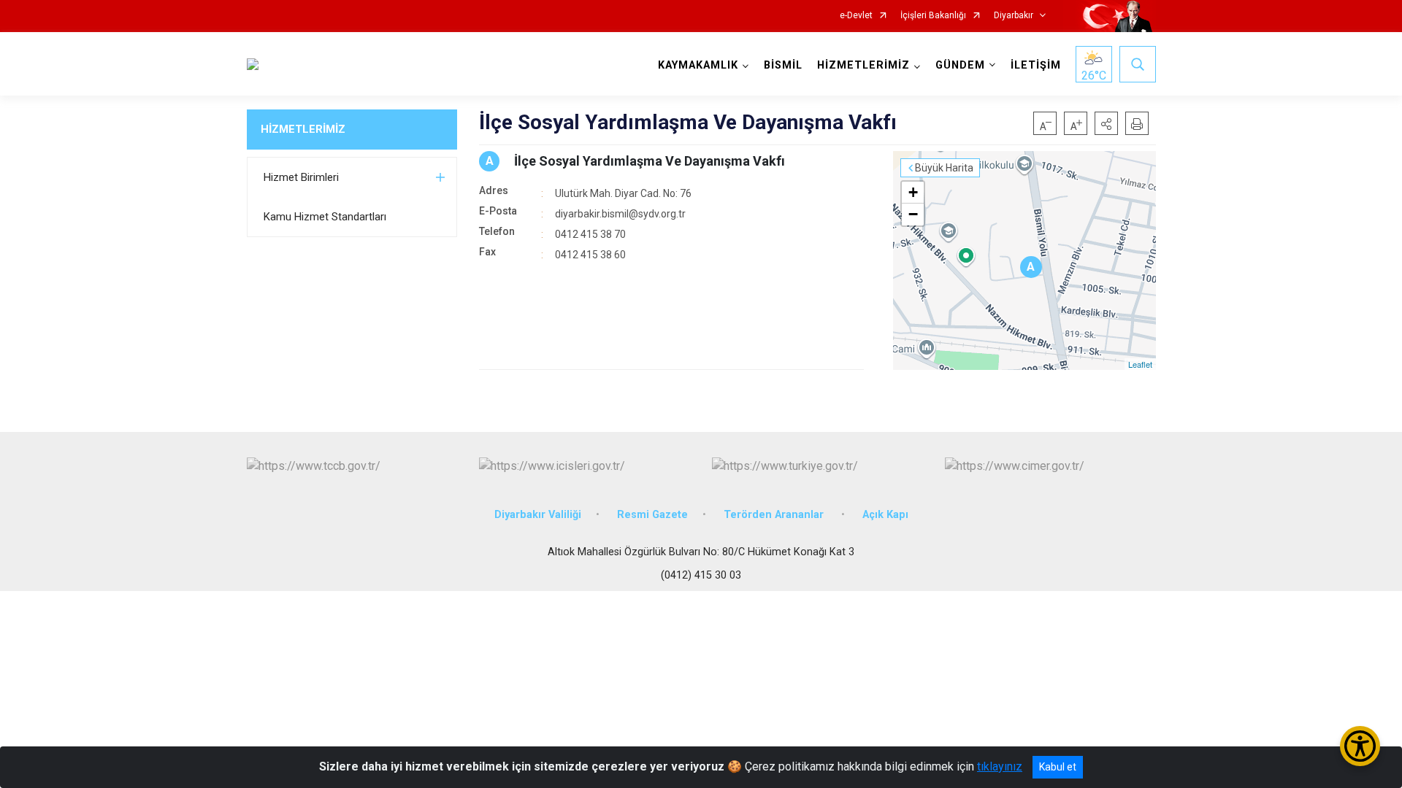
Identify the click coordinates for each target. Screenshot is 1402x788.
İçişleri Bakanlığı (933, 15)
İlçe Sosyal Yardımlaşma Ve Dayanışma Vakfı (649, 161)
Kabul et (1057, 767)
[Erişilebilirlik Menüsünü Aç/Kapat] (1360, 746)
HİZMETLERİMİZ (303, 129)
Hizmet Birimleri (301, 177)
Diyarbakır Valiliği (537, 515)
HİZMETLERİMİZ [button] (863, 65)
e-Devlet (856, 15)
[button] (1106, 123)
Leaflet (1140, 364)
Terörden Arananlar (775, 515)
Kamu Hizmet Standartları (325, 216)
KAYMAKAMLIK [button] (698, 65)
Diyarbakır (1013, 15)
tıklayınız (999, 766)
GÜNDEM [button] (960, 65)
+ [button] (913, 192)
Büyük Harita (944, 168)
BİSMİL (783, 65)
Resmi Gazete (652, 515)
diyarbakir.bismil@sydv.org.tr (620, 214)
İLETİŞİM (1036, 65)
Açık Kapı (885, 515)
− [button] (913, 214)
